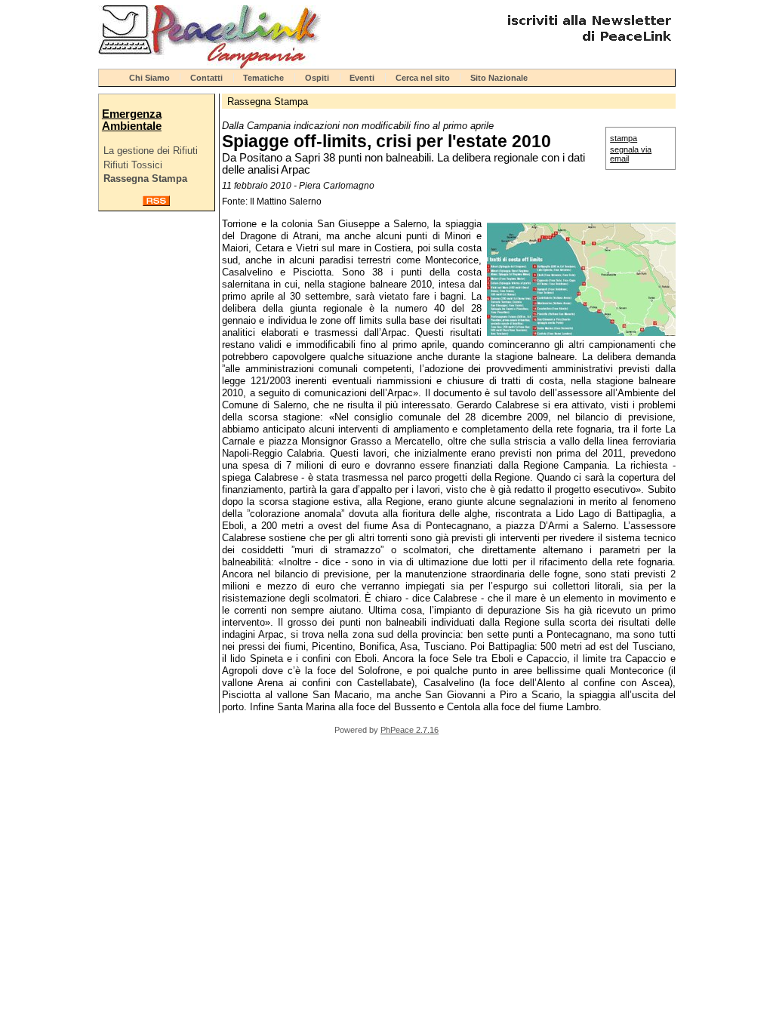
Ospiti (317, 77)
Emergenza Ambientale (132, 120)
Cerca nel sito (423, 77)
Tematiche (263, 77)
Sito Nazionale (499, 77)
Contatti (206, 77)
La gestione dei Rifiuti (150, 150)
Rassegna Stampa (145, 178)
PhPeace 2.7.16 (409, 729)
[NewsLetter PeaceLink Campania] (587, 47)
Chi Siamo (149, 77)
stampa (623, 138)
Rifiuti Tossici (132, 165)
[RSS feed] (156, 202)
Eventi (362, 77)
